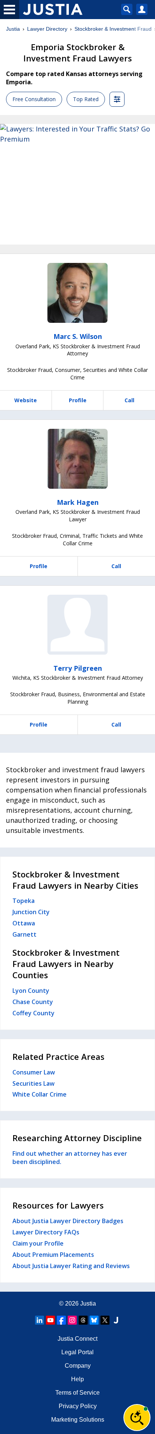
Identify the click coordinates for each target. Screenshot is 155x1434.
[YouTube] (50, 1320)
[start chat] (136, 1417)
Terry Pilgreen (77, 668)
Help (77, 1379)
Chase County (32, 1002)
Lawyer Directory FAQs (45, 1232)
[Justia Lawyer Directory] (115, 1320)
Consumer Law (33, 1072)
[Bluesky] (94, 1320)
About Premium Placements (53, 1254)
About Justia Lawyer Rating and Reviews (71, 1266)
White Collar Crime (39, 1094)
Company (78, 1365)
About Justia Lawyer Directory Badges (67, 1221)
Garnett (24, 934)
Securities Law (33, 1083)
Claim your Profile (38, 1243)
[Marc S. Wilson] (77, 293)
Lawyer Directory (47, 29)
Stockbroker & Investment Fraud (113, 29)
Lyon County (30, 990)
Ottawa (23, 923)
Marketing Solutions (77, 1419)
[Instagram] (72, 1320)
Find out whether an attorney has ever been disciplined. (69, 1157)
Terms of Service (77, 1392)
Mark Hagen (78, 502)
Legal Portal (77, 1352)
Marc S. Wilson (77, 336)
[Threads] (83, 1320)
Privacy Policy (78, 1406)
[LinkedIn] (39, 1320)
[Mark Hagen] (77, 459)
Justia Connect (77, 1339)
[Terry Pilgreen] (77, 625)
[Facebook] (61, 1320)
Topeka (23, 901)
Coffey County (33, 1013)
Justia (13, 29)
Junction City (31, 912)
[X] (104, 1320)
